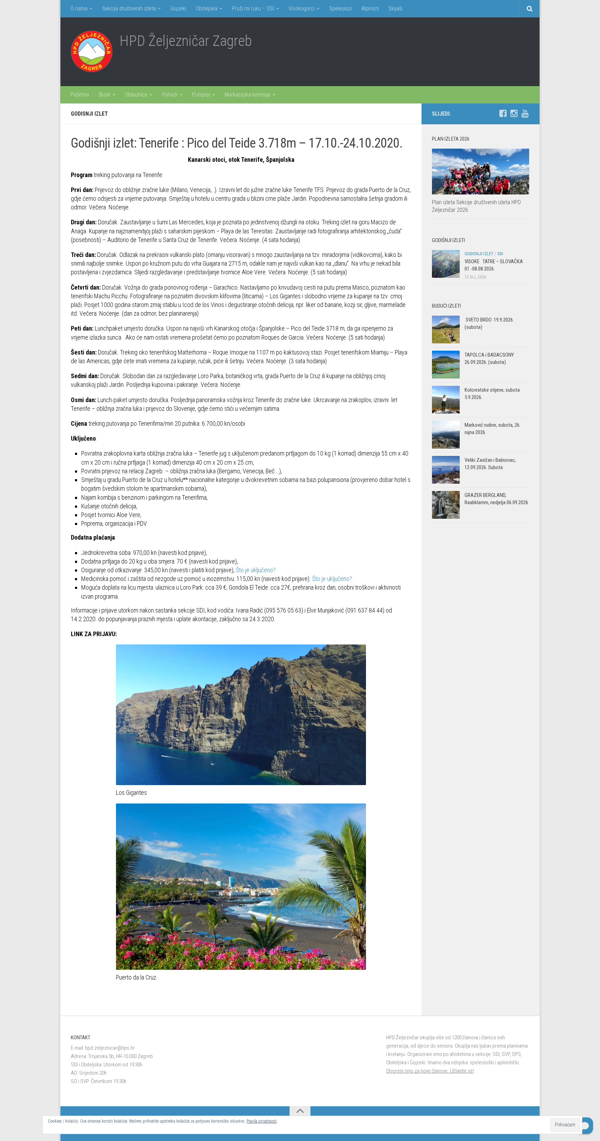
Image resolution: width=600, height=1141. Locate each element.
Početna (79, 94)
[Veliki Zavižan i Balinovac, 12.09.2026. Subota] (446, 470)
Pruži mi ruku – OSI (253, 8)
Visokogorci (302, 8)
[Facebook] (503, 113)
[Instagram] (514, 113)
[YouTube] (525, 113)
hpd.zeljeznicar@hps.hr (110, 1048)
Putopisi (201, 94)
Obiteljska (206, 8)
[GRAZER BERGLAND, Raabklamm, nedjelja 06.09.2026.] (446, 505)
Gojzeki (178, 8)
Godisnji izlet (89, 113)
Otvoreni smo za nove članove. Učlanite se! (430, 1071)
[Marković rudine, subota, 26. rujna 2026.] (446, 435)
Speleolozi (340, 8)
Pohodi (169, 94)
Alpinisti (370, 8)
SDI (500, 253)
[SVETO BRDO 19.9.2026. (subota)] (446, 329)
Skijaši (395, 8)
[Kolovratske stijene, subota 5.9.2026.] (446, 400)
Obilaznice (136, 94)
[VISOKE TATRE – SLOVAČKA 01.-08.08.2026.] (446, 264)
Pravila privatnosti (262, 1121)
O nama (79, 8)
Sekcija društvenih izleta (129, 8)
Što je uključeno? (256, 570)
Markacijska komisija (247, 94)
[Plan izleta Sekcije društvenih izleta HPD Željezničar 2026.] (480, 171)
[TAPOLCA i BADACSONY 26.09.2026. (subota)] (446, 364)
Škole (104, 94)
